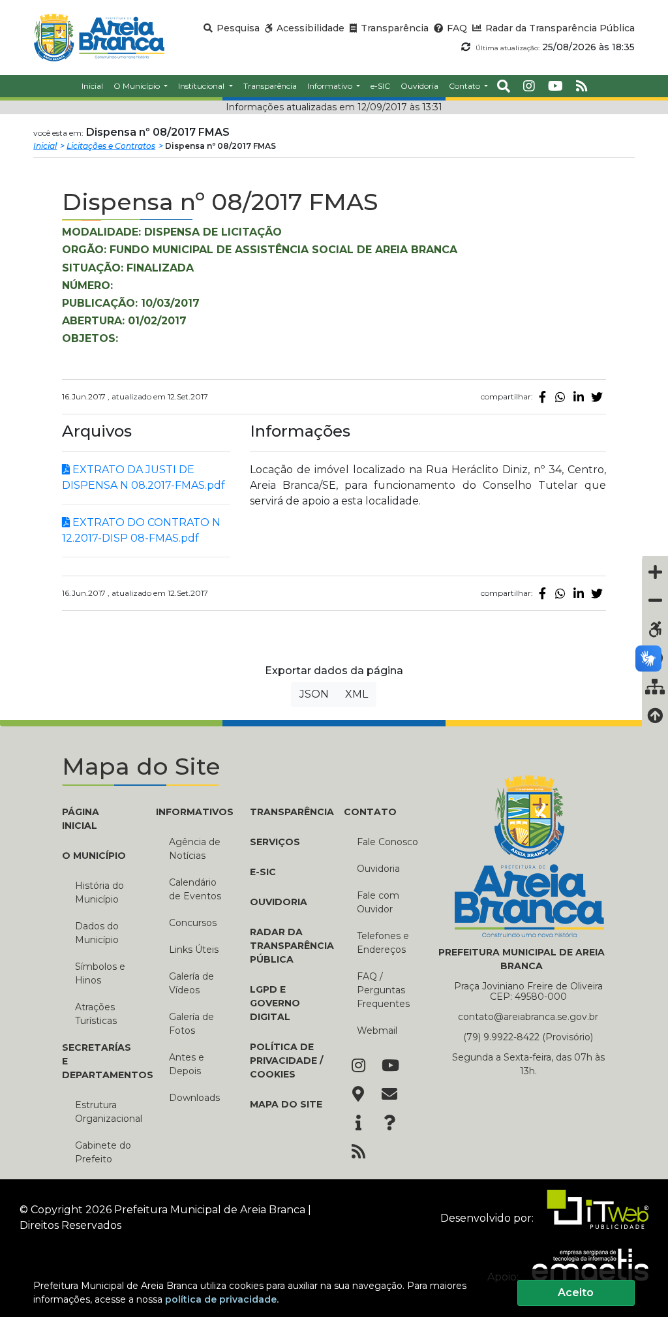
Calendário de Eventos (195, 889)
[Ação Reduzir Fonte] (655, 600)
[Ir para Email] (389, 1095)
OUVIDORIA (278, 902)
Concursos (193, 923)
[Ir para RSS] (358, 1152)
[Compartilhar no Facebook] (542, 397)
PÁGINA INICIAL (80, 818)
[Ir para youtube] (555, 86)
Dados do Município (97, 933)
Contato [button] (465, 86)
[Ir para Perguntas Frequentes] (389, 1124)
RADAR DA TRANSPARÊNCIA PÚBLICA (287, 945)
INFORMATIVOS (193, 812)
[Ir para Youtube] (389, 1066)
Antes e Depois (186, 1064)
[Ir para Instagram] (358, 1066)
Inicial (45, 146)
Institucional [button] (202, 86)
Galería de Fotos (191, 1023)
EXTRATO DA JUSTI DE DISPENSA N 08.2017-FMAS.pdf (143, 477)
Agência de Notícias (194, 848)
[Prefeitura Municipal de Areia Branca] (98, 37)
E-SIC (263, 872)
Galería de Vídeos (191, 983)
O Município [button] (138, 86)
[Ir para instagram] (529, 86)
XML (356, 694)
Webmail (377, 1030)
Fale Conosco (387, 842)
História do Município (99, 892)
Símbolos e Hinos (100, 973)
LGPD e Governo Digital (275, 1003)
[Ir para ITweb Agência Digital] (592, 1217)
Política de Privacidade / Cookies (286, 1060)
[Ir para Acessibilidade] (655, 629)
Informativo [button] (330, 86)
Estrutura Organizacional (105, 1111)
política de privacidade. (222, 1299)
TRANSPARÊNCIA (287, 812)
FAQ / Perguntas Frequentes (383, 990)
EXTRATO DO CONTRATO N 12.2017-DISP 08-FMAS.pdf (141, 530)
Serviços (275, 842)
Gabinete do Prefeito (103, 1152)
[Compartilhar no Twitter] (597, 397)
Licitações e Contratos (111, 146)
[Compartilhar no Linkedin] (578, 397)
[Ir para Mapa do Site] (358, 1095)
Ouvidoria (378, 869)
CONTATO (370, 812)
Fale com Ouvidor (378, 902)
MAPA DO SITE (286, 1104)
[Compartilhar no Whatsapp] (560, 397)
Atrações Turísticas (96, 1014)
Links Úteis (194, 949)
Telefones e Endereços (383, 942)
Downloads (194, 1098)
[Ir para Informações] (358, 1124)
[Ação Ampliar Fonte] (655, 571)
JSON (314, 694)
